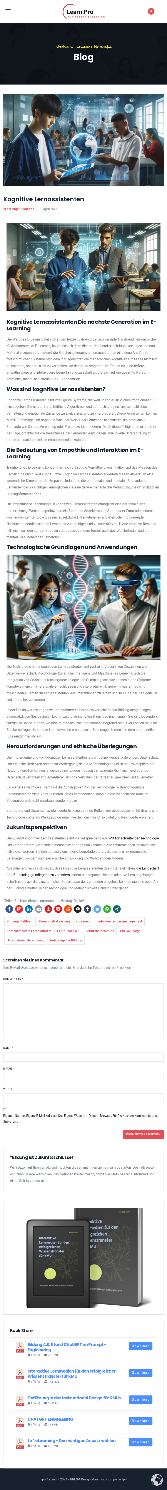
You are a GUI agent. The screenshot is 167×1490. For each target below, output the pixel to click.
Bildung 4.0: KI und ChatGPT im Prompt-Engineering (67, 1347)
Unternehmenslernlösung (25, 940)
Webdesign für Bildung (66, 940)
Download (141, 1346)
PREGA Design (130, 931)
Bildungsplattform (20, 921)
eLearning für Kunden (94, 47)
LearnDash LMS (68, 931)
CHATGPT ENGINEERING (50, 1419)
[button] (9, 909)
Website (9, 1089)
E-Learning (84, 921)
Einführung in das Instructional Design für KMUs (74, 1398)
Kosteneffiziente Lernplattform (29, 931)
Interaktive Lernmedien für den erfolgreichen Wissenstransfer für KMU (72, 1373)
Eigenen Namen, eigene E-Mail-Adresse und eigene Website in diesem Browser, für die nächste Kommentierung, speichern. (80, 1118)
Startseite (64, 47)
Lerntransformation (99, 931)
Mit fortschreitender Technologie (134, 838)
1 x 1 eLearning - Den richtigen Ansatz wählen (71, 1441)
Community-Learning (54, 921)
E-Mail (9, 1068)
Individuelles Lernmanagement (119, 921)
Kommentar (13, 979)
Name (8, 1048)
